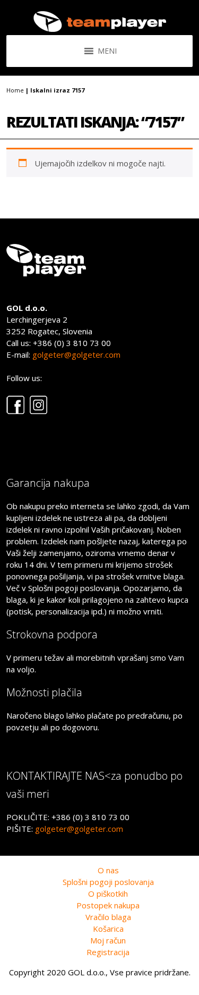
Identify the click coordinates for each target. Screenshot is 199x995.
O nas (108, 870)
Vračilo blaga (108, 917)
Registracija (107, 952)
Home (15, 90)
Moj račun (108, 940)
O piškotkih (108, 893)
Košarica (108, 928)
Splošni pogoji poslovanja (108, 881)
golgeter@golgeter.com (76, 354)
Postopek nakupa (108, 905)
